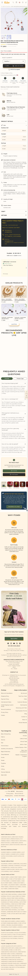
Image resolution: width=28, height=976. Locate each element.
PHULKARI (23, 865)
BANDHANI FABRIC (13, 888)
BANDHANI (16, 863)
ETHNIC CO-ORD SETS (14, 950)
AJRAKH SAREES (20, 921)
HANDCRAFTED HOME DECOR (9, 952)
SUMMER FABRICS (6, 852)
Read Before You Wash (14, 506)
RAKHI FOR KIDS (5, 842)
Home (2, 6)
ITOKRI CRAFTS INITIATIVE (12, 87)
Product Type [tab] (20, 378)
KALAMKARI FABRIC (14, 884)
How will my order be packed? (10, 444)
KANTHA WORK (11, 869)
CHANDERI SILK (6, 867)
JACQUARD (23, 863)
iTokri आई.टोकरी (11, 791)
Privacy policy (9, 793)
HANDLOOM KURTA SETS (7, 948)
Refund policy (19, 791)
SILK (26, 869)
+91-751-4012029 (17, 236)
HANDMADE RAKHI (6, 837)
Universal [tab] (7, 378)
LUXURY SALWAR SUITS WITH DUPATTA (11, 946)
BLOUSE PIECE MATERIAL (7, 969)
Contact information (19, 795)
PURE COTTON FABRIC (15, 879)
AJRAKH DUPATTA (18, 936)
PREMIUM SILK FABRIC (15, 886)
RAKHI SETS (23, 840)
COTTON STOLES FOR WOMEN (9, 938)
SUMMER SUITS (15, 854)
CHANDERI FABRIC (15, 881)
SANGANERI (4, 865)
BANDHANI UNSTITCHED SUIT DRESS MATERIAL (13, 900)
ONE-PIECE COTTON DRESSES (16, 967)
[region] (14, 268)
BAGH (22, 869)
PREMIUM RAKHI (15, 839)
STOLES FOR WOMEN (19, 932)
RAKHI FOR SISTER (14, 844)
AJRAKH (10, 863)
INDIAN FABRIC (5, 877)
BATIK (20, 867)
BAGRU (17, 869)
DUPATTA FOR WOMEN (7, 932)
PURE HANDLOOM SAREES (8, 921)
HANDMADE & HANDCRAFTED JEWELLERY (12, 959)
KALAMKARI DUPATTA (6, 936)
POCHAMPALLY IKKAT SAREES (9, 927)
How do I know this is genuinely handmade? (10, 429)
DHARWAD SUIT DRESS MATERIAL (10, 902)
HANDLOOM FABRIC (18, 883)
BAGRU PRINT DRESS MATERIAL (15, 898)
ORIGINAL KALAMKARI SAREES (14, 925)
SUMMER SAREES (16, 852)
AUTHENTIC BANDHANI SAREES (9, 923)
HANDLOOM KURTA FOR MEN (12, 957)
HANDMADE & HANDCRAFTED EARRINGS (11, 961)
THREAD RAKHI (15, 840)
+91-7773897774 (8, 236)
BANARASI (16, 871)
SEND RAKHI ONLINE (17, 837)
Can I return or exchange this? (10, 399)
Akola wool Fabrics (14, 598)
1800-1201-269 (12, 678)
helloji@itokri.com (9, 241)
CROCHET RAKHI (5, 839)
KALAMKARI (4, 863)
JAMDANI (10, 865)
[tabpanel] (14, 613)
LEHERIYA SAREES (22, 927)
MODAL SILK (14, 867)
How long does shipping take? (10, 383)
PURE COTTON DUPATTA (19, 934)
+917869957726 (8, 232)
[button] (2, 2)
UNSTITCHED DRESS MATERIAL (9, 894)
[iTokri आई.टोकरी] (7, 2)
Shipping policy (9, 795)
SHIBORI (3, 869)
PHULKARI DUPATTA (6, 934)
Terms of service (19, 793)
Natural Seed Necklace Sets (7, 6)
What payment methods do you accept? (10, 413)
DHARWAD (17, 865)
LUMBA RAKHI (14, 842)
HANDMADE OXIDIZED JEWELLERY (10, 963)
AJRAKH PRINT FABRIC (16, 877)
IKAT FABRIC (4, 884)
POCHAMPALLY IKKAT (7, 871)
